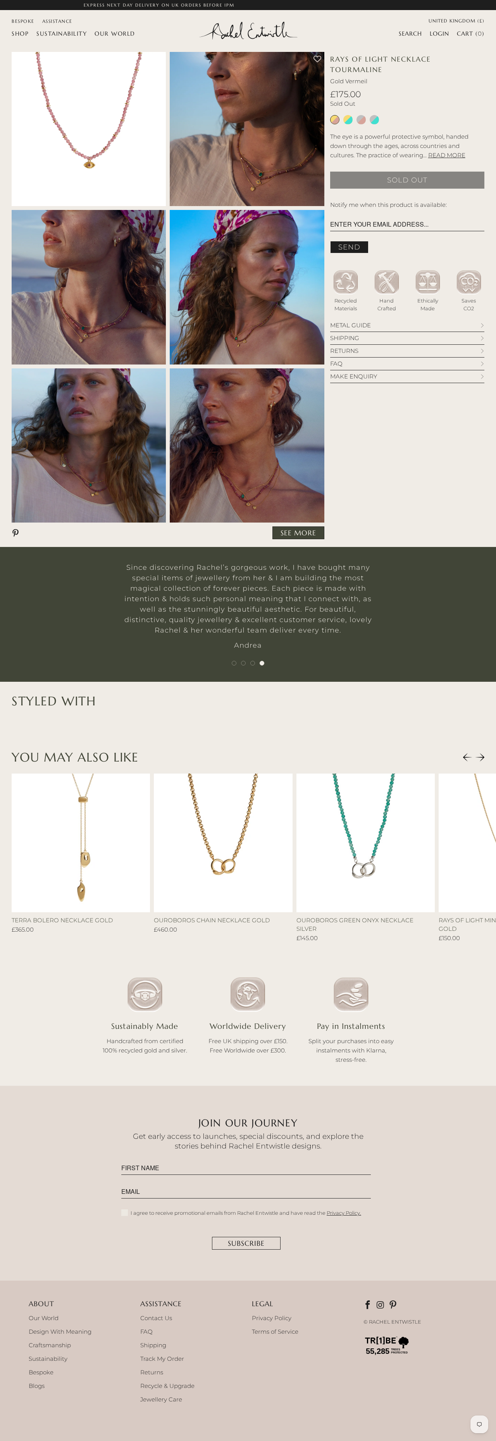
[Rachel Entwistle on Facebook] (368, 1305)
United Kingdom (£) (456, 20)
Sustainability (48, 1358)
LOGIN (439, 33)
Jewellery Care (161, 1399)
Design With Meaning (60, 1331)
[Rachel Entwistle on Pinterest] (394, 1305)
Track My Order (162, 1358)
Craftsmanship (50, 1345)
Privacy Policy (271, 1318)
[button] (20, 33)
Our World (44, 1318)
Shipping (153, 1345)
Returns (151, 1372)
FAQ (146, 1331)
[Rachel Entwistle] (248, 31)
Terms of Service (275, 1331)
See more (298, 532)
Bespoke (41, 1372)
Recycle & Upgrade (167, 1385)
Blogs (37, 1385)
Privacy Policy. (344, 1213)
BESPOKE (23, 21)
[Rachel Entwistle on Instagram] (381, 1305)
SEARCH (410, 33)
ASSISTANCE (57, 21)
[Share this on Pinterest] (17, 532)
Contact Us (156, 1318)
